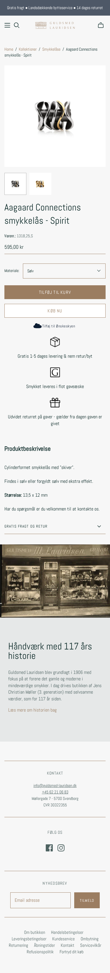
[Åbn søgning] (17, 25)
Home (8, 49)
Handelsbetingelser (67, 932)
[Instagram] (61, 847)
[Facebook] (49, 847)
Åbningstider (44, 945)
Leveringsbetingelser (29, 938)
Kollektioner (28, 49)
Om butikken (34, 932)
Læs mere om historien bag (32, 710)
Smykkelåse (51, 49)
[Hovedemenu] (7, 25)
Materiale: (11, 270)
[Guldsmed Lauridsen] (55, 24)
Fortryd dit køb (72, 951)
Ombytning (90, 938)
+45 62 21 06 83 (55, 792)
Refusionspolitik (40, 951)
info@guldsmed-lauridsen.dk (55, 785)
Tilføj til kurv (55, 292)
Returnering (18, 945)
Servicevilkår (90, 945)
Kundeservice (63, 938)
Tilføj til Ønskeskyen (58, 326)
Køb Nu (55, 311)
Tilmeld (87, 900)
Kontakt (67, 945)
